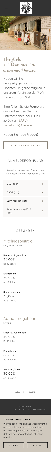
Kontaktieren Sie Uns (25, 145)
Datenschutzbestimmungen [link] (30, 410)
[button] (6, 8)
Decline (13, 445)
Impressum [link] (25, 406)
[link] (26, 8)
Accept (37, 445)
